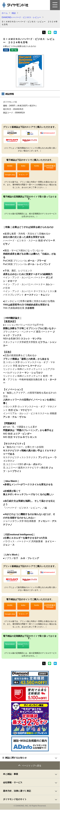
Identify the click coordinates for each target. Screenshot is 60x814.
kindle (9, 166)
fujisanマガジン (23, 206)
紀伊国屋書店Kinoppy (49, 167)
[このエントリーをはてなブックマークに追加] (55, 33)
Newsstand (10, 205)
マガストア (23, 175)
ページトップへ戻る (31, 765)
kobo (23, 166)
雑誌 (14, 13)
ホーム (5, 13)
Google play (10, 175)
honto (36, 166)
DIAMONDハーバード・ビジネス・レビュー (21, 17)
